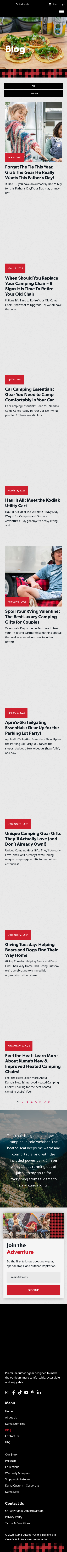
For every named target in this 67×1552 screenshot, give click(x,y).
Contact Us (12, 1436)
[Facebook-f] (14, 1392)
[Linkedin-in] (39, 1392)
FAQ (7, 1442)
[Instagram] (7, 1392)
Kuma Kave (12, 1492)
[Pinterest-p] (33, 1392)
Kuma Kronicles (15, 1424)
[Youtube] (26, 1392)
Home (9, 1411)
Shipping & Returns (17, 1479)
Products (10, 1461)
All (33, 86)
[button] (61, 11)
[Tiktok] (20, 1392)
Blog (8, 1430)
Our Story (11, 1455)
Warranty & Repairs (17, 1473)
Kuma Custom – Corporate (22, 1486)
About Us (11, 1418)
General (33, 93)
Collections (12, 1467)
